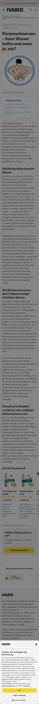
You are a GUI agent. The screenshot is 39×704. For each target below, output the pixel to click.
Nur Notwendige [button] (19, 695)
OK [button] (20, 690)
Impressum (27, 686)
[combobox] (36, 644)
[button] (20, 700)
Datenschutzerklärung (8, 686)
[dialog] (19, 672)
